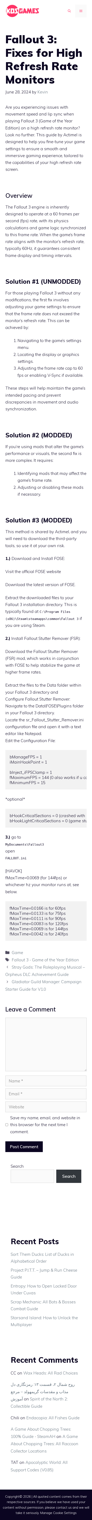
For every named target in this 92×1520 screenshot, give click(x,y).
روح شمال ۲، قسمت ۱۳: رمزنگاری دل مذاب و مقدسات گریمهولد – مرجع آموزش (43, 1391)
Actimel (62, 531)
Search (17, 1166)
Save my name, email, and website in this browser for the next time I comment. (45, 1124)
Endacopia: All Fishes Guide (53, 1417)
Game (17, 952)
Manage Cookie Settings (58, 1513)
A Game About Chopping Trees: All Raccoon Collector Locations (44, 1444)
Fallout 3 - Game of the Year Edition (45, 959)
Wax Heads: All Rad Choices (50, 1373)
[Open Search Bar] (69, 11)
